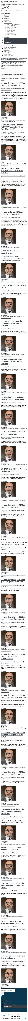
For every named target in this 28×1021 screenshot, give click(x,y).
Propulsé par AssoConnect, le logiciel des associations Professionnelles (14, 1010)
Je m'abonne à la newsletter (7, 988)
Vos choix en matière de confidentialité (15, 1015)
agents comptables (6, 88)
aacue (17, 59)
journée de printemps (17, 58)
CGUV (5, 1003)
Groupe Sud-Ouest (11, 34)
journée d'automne (7, 58)
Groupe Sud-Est (11, 30)
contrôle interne (22, 61)
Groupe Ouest (10, 33)
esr (1, 58)
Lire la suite (3, 100)
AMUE (6, 62)
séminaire (15, 61)
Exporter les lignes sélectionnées (9, 1)
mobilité (25, 58)
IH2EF (2, 62)
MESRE (18, 62)
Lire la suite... (4, 262)
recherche (13, 62)
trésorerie (22, 63)
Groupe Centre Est (11, 27)
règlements (10, 61)
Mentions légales (8, 1001)
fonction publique (16, 65)
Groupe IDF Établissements (14, 24)
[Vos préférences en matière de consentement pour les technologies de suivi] (25, 1018)
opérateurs (13, 59)
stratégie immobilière (6, 65)
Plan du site (6, 998)
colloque (7, 63)
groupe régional (19, 88)
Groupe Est (9, 28)
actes (9, 62)
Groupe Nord (10, 31)
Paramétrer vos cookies (10, 1004)
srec (22, 65)
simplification (16, 63)
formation (3, 59)
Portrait (8, 59)
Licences (6, 1000)
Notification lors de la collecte (11, 1018)
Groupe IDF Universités (13, 26)
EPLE (11, 63)
